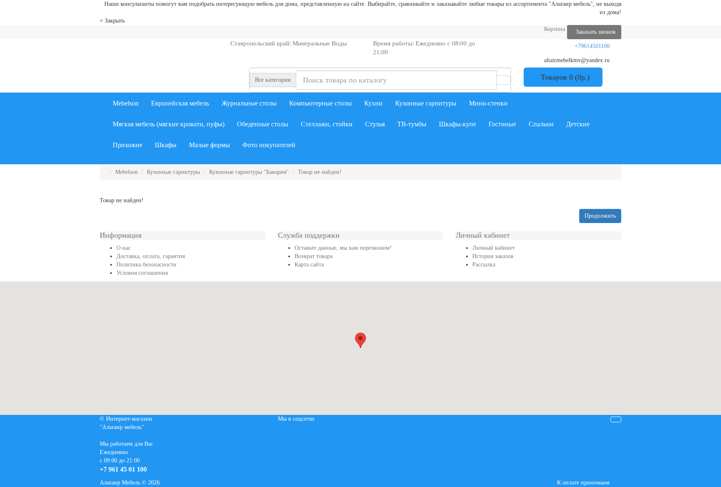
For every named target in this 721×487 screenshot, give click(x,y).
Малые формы (209, 144)
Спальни (541, 124)
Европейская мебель (180, 103)
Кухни (373, 103)
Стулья (375, 124)
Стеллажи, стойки (327, 124)
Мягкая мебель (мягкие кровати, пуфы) (168, 124)
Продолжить (600, 216)
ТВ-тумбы (411, 124)
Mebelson (126, 103)
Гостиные (502, 124)
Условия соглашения (142, 273)
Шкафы (165, 144)
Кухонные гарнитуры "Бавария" (249, 172)
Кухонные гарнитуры (425, 103)
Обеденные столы (262, 124)
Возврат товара (314, 256)
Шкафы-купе (457, 124)
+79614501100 (592, 46)
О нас (123, 248)
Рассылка (483, 264)
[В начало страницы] (615, 419)
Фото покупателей (268, 144)
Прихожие (127, 144)
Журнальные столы (249, 103)
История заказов (493, 256)
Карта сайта (309, 264)
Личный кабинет (493, 248)
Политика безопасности (146, 264)
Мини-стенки (488, 103)
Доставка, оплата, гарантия (150, 256)
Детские (578, 124)
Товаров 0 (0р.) (563, 77)
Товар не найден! (320, 172)
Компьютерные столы (320, 103)
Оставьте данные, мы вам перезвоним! (343, 248)
